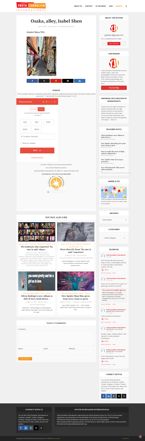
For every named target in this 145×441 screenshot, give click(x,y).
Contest (89, 6)
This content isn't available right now (113, 290)
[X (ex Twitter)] (124, 396)
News (62, 244)
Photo (106, 270)
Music (42, 293)
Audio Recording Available (31, 293)
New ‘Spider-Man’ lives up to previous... (112, 160)
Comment (21, 329)
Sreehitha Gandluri (33, 255)
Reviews (48, 293)
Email (46, 349)
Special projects (74, 247)
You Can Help (114, 88)
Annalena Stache (26, 264)
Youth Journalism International (71, 258)
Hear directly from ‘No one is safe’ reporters (75, 251)
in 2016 (74, 96)
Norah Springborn (38, 256)
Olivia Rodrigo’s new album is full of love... (112, 136)
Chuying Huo (24, 258)
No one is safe (23, 244)
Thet (50, 264)
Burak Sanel (30, 265)
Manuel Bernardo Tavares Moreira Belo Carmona (116, 173)
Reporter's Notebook (44, 244)
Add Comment (52, 26)
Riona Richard (87, 302)
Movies (81, 293)
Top (54, 244)
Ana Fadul (50, 258)
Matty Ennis (36, 264)
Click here (114, 201)
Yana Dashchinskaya (38, 304)
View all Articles (114, 44)
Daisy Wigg (44, 264)
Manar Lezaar (41, 258)
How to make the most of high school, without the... (112, 152)
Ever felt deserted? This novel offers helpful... (112, 168)
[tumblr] (113, 396)
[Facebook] (103, 396)
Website (72, 349)
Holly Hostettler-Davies (45, 260)
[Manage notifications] (140, 436)
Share (114, 273)
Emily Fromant (44, 255)
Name (20, 349)
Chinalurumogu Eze (44, 262)
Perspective (32, 244)
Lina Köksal (32, 258)
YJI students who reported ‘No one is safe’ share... (37, 248)
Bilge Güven (24, 260)
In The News (101, 6)
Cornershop (56, 438)
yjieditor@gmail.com (67, 26)
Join (111, 6)
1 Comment (75, 302)
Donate (119, 6)
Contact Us (125, 438)
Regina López (33, 260)
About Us (78, 6)
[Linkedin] (108, 396)
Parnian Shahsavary (41, 265)
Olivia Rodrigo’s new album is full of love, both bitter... (36, 297)
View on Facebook (106, 273)
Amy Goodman (49, 256)
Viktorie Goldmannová (30, 262)
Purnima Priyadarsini (25, 256)
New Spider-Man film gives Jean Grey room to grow (76, 297)
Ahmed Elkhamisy (108, 163)
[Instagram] (118, 396)
